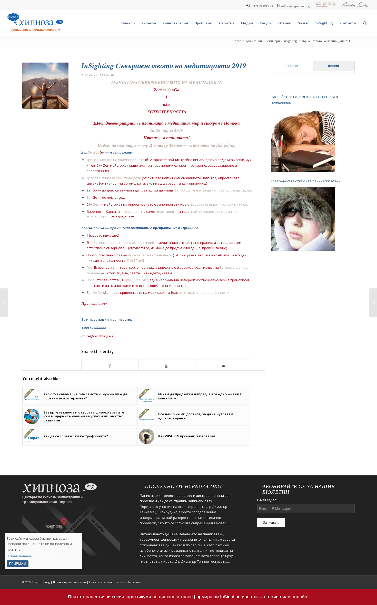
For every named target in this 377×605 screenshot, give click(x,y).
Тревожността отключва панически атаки (306, 181)
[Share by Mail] (223, 366)
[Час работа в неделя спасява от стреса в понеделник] (303, 140)
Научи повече (19, 556)
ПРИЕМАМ (17, 564)
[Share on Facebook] (110, 366)
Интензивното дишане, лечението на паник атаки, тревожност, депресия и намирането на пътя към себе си (187, 537)
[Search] (365, 23)
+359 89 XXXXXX (261, 5)
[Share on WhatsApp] (166, 366)
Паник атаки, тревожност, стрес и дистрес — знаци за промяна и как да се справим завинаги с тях (184, 498)
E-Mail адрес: (267, 500)
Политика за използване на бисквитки (116, 582)
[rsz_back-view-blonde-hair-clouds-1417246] (45, 86)
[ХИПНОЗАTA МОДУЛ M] (373, 302)
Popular (291, 65)
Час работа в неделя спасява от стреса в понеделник (304, 99)
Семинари (109, 75)
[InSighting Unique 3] (4, 302)
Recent (333, 65)
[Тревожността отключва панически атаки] (303, 219)
